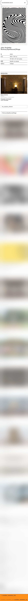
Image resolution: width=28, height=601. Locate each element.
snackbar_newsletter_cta (20, 599)
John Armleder (6, 48)
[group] (14, 25)
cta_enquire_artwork (7, 106)
